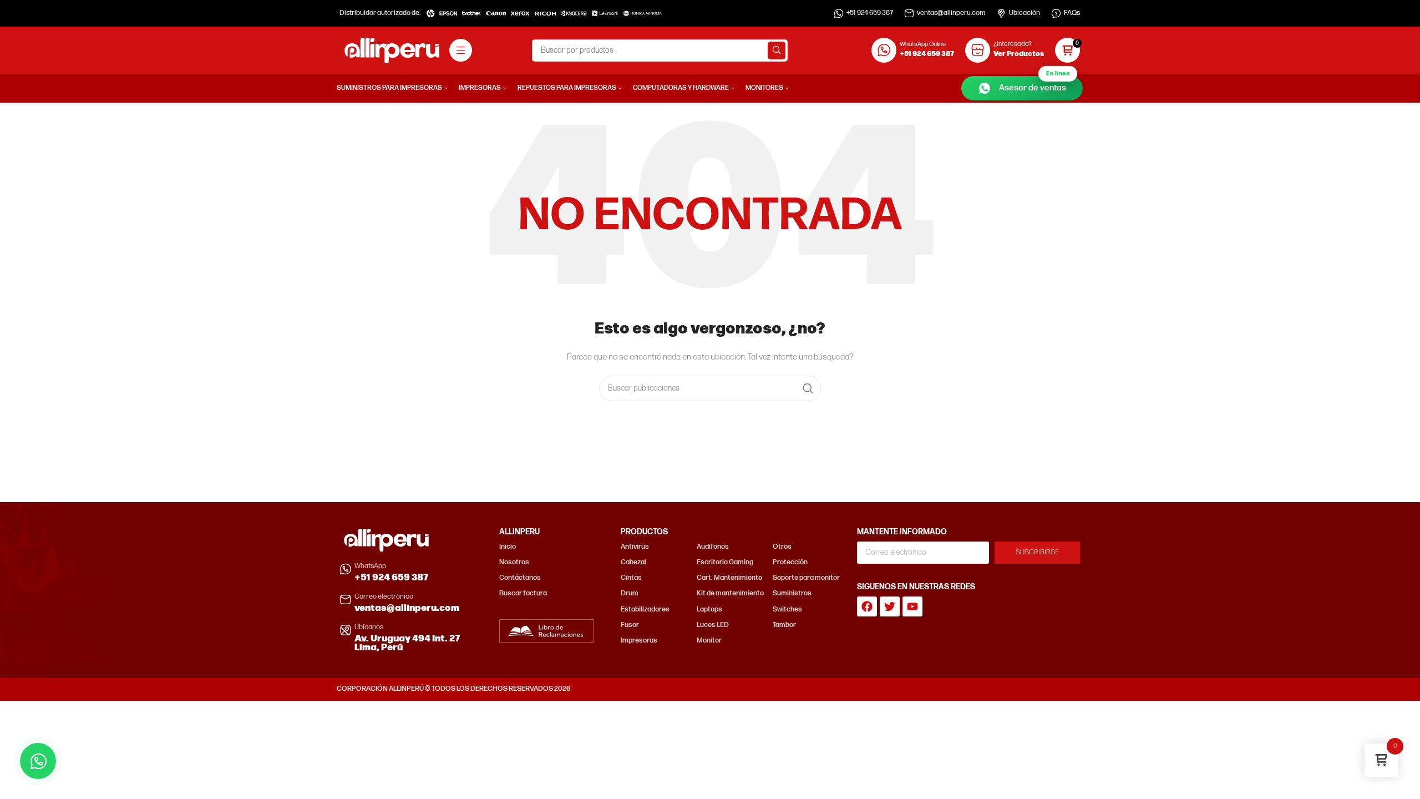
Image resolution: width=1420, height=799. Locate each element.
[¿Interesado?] (977, 50)
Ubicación (1024, 13)
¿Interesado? (1012, 44)
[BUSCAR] (776, 50)
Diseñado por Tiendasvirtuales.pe (1030, 689)
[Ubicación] (1001, 13)
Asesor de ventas (1034, 84)
